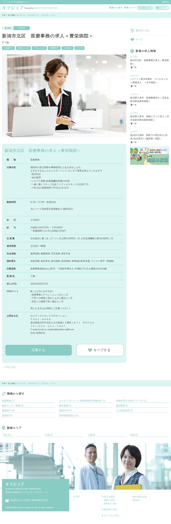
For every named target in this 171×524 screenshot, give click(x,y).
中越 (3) (49, 435)
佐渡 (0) (134, 435)
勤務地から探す (110, 504)
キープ (163, 8)
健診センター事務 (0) (12, 406)
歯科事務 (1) (65, 406)
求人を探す (109, 497)
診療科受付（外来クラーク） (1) (131, 401)
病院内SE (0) (65, 410)
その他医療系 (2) (124, 410)
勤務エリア (130, 8)
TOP (77, 497)
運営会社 (165, 2)
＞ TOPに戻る (9, 367)
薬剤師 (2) (7, 415)
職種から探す (116, 8)
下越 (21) (6, 435)
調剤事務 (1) (122, 406)
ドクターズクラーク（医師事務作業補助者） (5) (82, 401)
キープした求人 (111, 516)
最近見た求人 (146, 8)
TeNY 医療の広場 (139, 497)
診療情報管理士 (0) (68, 415)
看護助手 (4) (8, 410)
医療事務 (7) (8, 401)
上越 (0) (91, 435)
